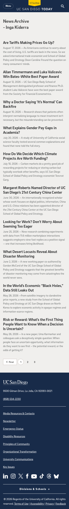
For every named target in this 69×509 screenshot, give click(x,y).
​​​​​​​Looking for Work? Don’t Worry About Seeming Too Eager (32, 224)
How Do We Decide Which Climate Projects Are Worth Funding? (30, 156)
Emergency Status (13, 428)
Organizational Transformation (19, 451)
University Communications (18, 459)
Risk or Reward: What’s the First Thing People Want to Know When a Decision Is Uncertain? (33, 324)
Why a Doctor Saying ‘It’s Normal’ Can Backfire (32, 104)
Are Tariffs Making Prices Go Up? (28, 42)
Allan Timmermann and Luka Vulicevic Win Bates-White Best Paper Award (32, 74)
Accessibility (37, 503)
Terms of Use (21, 503)
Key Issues (9, 466)
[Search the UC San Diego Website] (62, 6)
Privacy (50, 503)
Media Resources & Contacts (18, 413)
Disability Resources (14, 436)
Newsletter (9, 421)
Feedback (61, 503)
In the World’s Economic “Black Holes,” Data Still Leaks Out (33, 287)
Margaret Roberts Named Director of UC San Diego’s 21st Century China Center (34, 190)
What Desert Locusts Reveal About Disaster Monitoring (30, 254)
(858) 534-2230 (12, 398)
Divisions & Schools (33, 488)
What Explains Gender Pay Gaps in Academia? (30, 130)
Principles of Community (16, 443)
